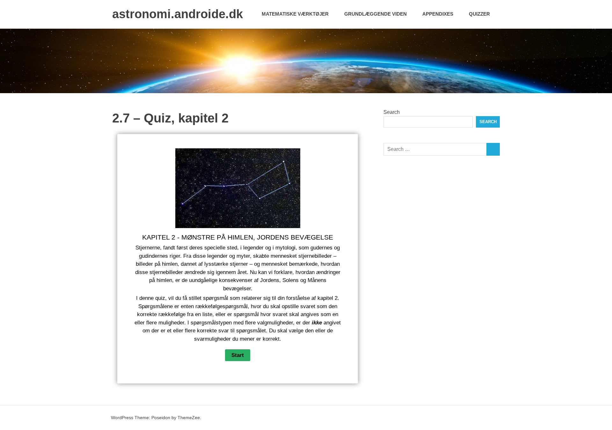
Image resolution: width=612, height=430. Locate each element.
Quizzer (479, 14)
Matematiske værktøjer (295, 14)
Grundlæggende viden (375, 14)
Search (391, 112)
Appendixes (437, 14)
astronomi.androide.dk (177, 14)
